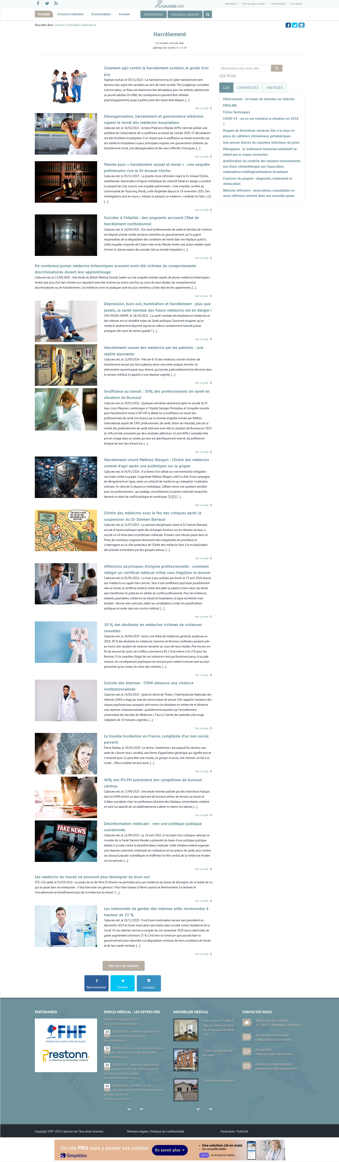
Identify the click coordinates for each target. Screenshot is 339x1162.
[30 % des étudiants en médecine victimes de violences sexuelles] (66, 641)
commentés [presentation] (248, 87)
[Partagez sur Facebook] (288, 25)
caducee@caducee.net (273, 1039)
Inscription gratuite (185, 14)
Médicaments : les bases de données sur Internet (258, 99)
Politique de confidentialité (167, 1131)
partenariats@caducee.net (276, 1068)
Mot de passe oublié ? (254, 3)
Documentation (101, 14)
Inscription (296, 3)
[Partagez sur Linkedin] (301, 25)
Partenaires (228, 1131)
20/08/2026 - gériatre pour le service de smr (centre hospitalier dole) (137, 1039)
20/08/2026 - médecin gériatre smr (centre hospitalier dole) (136, 1023)
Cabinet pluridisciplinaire (218, 1081)
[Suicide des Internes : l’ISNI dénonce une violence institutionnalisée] (66, 700)
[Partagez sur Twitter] (294, 25)
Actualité (44, 14)
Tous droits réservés (91, 1131)
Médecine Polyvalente (124, 1067)
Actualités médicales (81, 25)
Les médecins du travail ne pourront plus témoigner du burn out (92, 876)
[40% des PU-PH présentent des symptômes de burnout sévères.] (66, 797)
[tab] (226, 87)
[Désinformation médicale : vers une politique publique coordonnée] (66, 840)
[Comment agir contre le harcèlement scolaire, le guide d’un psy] (66, 85)
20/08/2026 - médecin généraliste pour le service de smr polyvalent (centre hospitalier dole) (131, 1058)
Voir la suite (202, 108)
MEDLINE (230, 105)
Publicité (242, 1131)
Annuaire (124, 14)
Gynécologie (122, 1088)
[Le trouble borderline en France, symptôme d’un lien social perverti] (66, 753)
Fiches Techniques (236, 112)
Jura (107, 1029)
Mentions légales (138, 1131)
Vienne (109, 1088)
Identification (278, 3)
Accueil (60, 25)
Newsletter (231, 3)
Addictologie (118, 1029)
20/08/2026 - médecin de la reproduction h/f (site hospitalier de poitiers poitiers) (133, 1079)
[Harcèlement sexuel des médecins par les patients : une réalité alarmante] (66, 364)
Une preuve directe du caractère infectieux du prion (261, 142)
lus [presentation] (226, 87)
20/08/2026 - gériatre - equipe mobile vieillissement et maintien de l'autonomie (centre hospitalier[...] (134, 1100)
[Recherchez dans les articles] (207, 14)
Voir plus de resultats (124, 966)
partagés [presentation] (275, 87)
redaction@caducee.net (274, 1054)
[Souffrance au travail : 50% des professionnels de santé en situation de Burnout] (66, 409)
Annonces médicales (70, 14)
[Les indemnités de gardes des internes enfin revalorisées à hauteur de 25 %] (66, 925)
